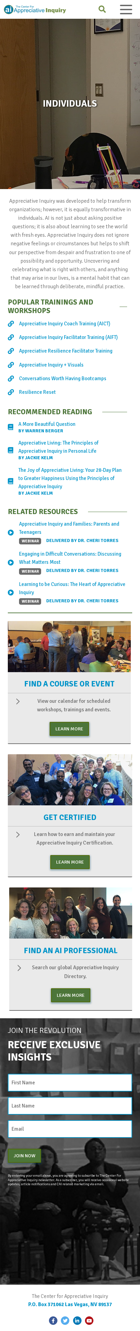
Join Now (24, 1155)
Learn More (69, 729)
